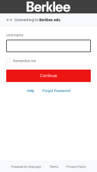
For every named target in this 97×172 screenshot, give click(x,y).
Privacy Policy (76, 167)
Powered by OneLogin (26, 167)
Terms (54, 167)
